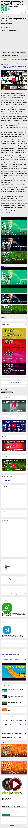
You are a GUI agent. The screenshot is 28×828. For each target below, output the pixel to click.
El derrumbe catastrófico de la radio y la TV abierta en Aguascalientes (15, 577)
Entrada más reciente (14, 379)
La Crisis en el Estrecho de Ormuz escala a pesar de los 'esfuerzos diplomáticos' (15, 584)
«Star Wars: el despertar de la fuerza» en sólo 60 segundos (15, 589)
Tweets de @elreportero (6, 515)
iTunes (6, 567)
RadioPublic (7, 570)
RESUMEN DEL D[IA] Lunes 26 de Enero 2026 (14, 754)
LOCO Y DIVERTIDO (6, 216)
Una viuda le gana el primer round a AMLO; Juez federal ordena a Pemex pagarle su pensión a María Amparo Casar (14, 60)
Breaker (6, 571)
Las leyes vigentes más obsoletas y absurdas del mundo (13, 586)
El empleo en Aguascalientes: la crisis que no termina (13, 578)
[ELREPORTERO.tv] (14, 4)
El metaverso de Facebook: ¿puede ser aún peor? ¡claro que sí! (15, 587)
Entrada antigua (14, 382)
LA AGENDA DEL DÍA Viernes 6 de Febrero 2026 (14, 233)
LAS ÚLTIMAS (5, 685)
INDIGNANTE (4, 266)
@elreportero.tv (7, 480)
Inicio (1, 16)
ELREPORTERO (6, 16)
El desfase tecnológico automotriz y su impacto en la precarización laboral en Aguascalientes (15, 580)
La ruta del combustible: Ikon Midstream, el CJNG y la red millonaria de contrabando (15, 582)
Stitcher (6, 569)
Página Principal (14, 385)
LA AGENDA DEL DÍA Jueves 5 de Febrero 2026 (13, 247)
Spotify (6, 565)
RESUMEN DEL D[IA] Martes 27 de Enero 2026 (13, 260)
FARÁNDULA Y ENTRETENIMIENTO (9, 759)
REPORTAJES (4, 742)
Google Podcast (7, 566)
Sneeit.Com (16, 825)
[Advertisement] (9, 41)
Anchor (6, 568)
